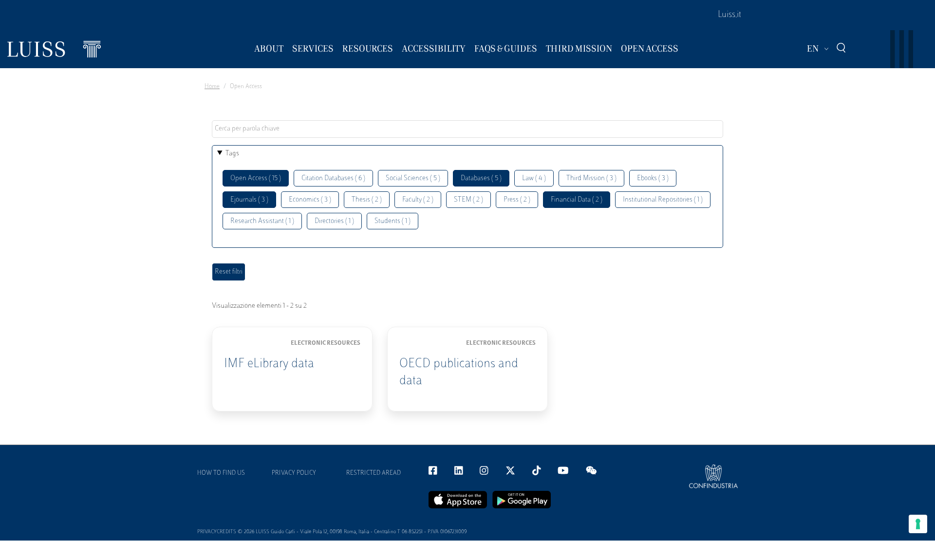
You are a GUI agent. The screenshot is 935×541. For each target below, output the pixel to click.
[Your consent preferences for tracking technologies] (918, 524)
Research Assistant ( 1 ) (262, 221)
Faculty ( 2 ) (417, 200)
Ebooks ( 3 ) (653, 178)
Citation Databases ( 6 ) (333, 178)
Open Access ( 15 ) (255, 178)
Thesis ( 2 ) (367, 200)
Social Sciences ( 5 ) (413, 178)
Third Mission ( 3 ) (591, 178)
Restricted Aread (373, 473)
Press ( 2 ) (517, 200)
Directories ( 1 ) (334, 221)
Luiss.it (729, 15)
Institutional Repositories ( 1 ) (663, 200)
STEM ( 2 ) (468, 200)
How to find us (221, 473)
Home (212, 87)
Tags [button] (232, 153)
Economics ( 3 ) (310, 200)
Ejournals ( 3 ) (249, 200)
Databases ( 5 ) (481, 178)
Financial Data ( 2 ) (576, 200)
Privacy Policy (294, 473)
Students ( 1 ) (392, 221)
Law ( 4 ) (534, 178)
